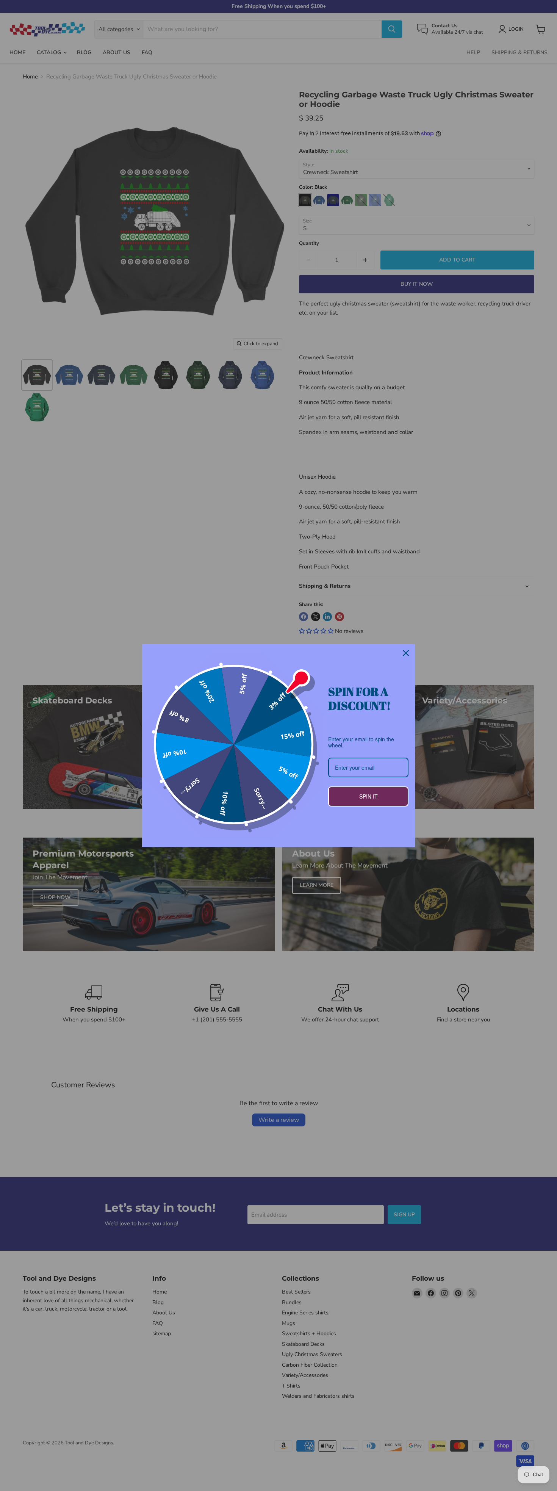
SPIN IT (368, 796)
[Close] (406, 653)
